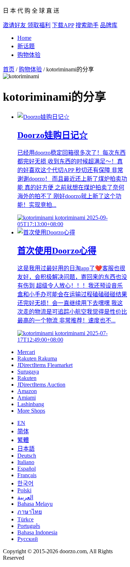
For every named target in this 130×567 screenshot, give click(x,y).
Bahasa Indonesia (37, 532)
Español (26, 469)
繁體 (23, 440)
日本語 (26, 449)
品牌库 (108, 25)
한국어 (25, 483)
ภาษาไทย (29, 512)
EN (21, 423)
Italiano (25, 462)
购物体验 (28, 55)
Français (26, 475)
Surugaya (28, 371)
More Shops (31, 411)
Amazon (27, 391)
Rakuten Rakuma (37, 358)
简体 (23, 431)
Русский (27, 539)
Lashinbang (30, 404)
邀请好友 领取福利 (27, 25)
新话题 (26, 46)
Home (24, 38)
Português (28, 526)
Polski (24, 490)
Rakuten (26, 378)
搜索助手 (87, 25)
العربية (25, 497)
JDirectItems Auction (41, 385)
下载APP (63, 25)
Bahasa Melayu (35, 504)
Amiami (26, 398)
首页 (8, 69)
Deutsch (26, 456)
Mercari (26, 352)
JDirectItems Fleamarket (45, 365)
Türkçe (25, 519)
